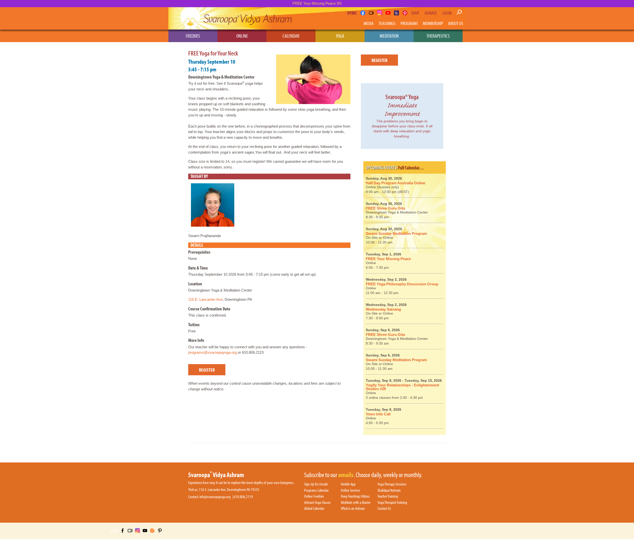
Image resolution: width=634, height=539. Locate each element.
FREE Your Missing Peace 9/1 (317, 3)
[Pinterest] (405, 13)
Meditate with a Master (355, 502)
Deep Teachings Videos (355, 496)
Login (446, 12)
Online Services (350, 490)
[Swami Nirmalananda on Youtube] (388, 13)
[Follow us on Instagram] (379, 13)
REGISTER (207, 370)
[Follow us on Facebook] (363, 13)
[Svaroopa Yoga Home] (190, 18)
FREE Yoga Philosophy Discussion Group (402, 284)
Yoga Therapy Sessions (391, 484)
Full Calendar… (411, 167)
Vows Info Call (378, 414)
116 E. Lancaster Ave (205, 299)
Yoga (340, 35)
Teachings (387, 23)
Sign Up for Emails (316, 484)
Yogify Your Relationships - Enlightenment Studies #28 (402, 387)
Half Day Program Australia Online (395, 183)
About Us (455, 23)
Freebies (193, 35)
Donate (431, 12)
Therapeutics (438, 35)
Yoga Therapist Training (392, 502)
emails (345, 475)
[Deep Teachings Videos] (371, 13)
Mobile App (348, 484)
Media (369, 23)
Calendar (291, 35)
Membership (433, 23)
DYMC (352, 13)
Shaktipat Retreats (389, 490)
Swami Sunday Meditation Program (396, 233)
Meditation (389, 35)
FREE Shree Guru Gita (385, 208)
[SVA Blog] (396, 13)
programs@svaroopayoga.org (212, 352)
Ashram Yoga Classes (317, 502)
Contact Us (384, 508)
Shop (415, 12)
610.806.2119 (243, 497)
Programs (409, 23)
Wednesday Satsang (383, 309)
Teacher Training (387, 496)
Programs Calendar (316, 490)
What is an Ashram (353, 508)
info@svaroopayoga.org (215, 497)
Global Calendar (314, 508)
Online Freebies (314, 496)
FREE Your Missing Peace (388, 259)
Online (242, 35)
